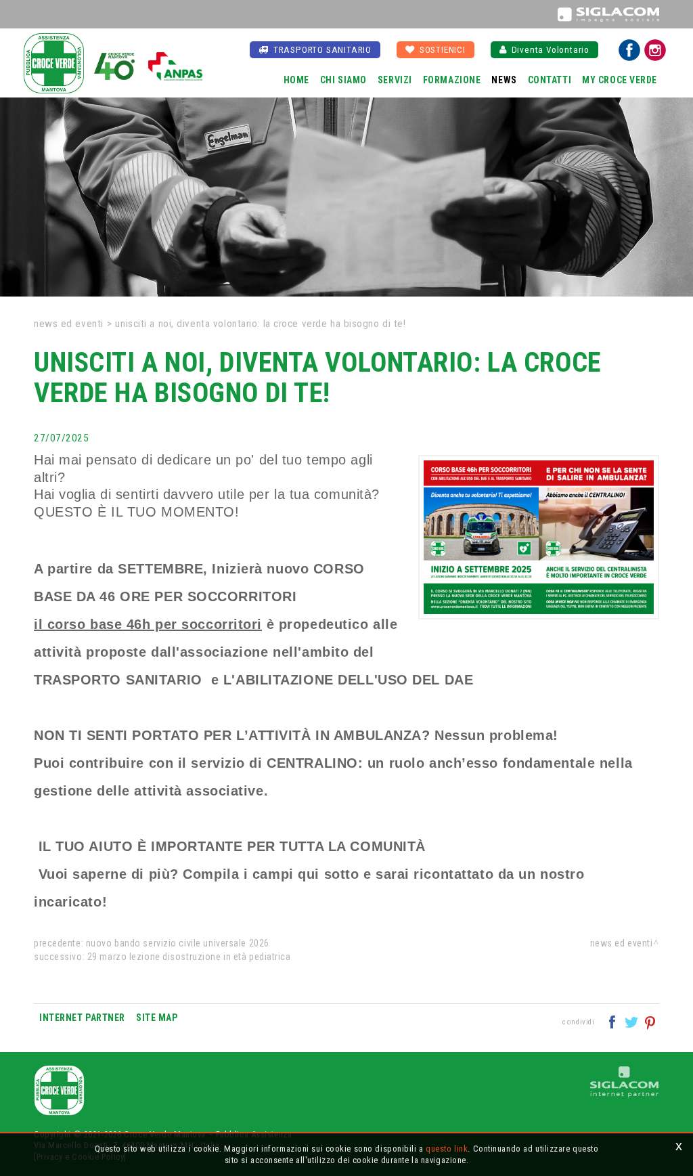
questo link (447, 1149)
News (503, 79)
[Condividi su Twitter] (632, 1021)
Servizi (395, 79)
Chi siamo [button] (343, 79)
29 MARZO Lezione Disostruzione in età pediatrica (189, 956)
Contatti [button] (549, 79)
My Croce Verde (619, 79)
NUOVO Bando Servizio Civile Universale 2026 (177, 943)
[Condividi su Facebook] (613, 1021)
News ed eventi (69, 324)
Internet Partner (82, 1017)
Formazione (452, 79)
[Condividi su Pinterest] (650, 1021)
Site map (156, 1017)
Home (296, 79)
